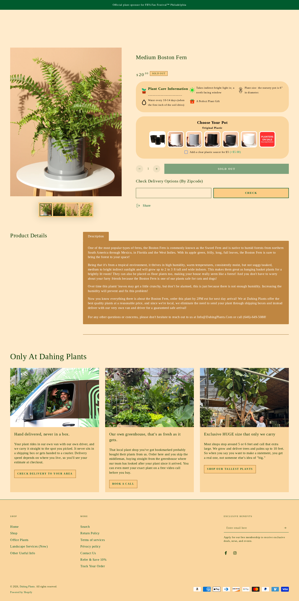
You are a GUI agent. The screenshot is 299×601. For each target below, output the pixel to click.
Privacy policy (90, 546)
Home (14, 526)
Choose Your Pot (212, 122)
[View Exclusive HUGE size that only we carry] (244, 397)
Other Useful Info (22, 553)
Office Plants (19, 540)
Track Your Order (92, 566)
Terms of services (92, 540)
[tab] (96, 236)
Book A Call (123, 483)
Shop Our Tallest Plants (230, 469)
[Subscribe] (286, 527)
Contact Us (88, 553)
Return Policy (90, 533)
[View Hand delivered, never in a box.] (54, 397)
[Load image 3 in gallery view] (73, 210)
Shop (13, 533)
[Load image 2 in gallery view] (59, 210)
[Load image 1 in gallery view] (46, 210)
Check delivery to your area (45, 473)
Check (251, 192)
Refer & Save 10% (93, 559)
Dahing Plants (27, 586)
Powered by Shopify (21, 592)
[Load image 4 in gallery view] (86, 210)
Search (85, 526)
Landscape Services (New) (29, 546)
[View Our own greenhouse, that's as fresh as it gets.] (149, 397)
